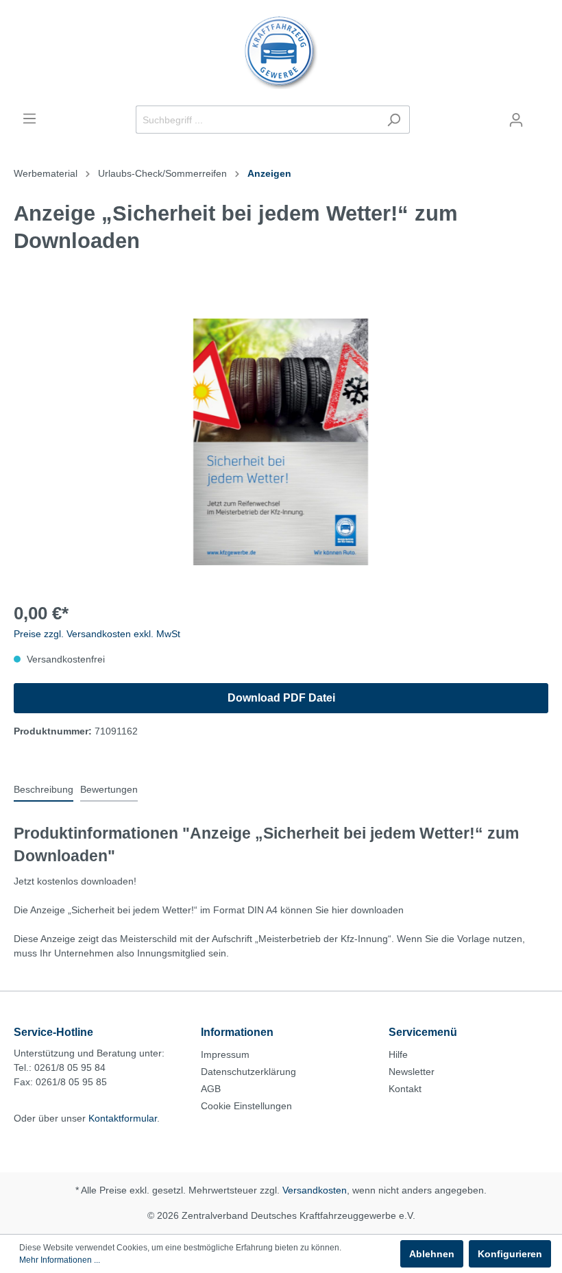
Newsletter (412, 1071)
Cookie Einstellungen (246, 1105)
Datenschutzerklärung (248, 1071)
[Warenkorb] (540, 114)
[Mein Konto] (516, 120)
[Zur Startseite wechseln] (281, 52)
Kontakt (405, 1088)
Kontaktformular (122, 1118)
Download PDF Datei (281, 698)
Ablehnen (431, 1253)
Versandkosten (314, 1190)
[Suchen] (394, 120)
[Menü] (29, 119)
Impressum (225, 1054)
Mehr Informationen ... (59, 1260)
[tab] (43, 789)
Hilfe (398, 1054)
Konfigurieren (510, 1253)
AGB (211, 1088)
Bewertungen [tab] (109, 789)
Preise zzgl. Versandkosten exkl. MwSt (97, 633)
